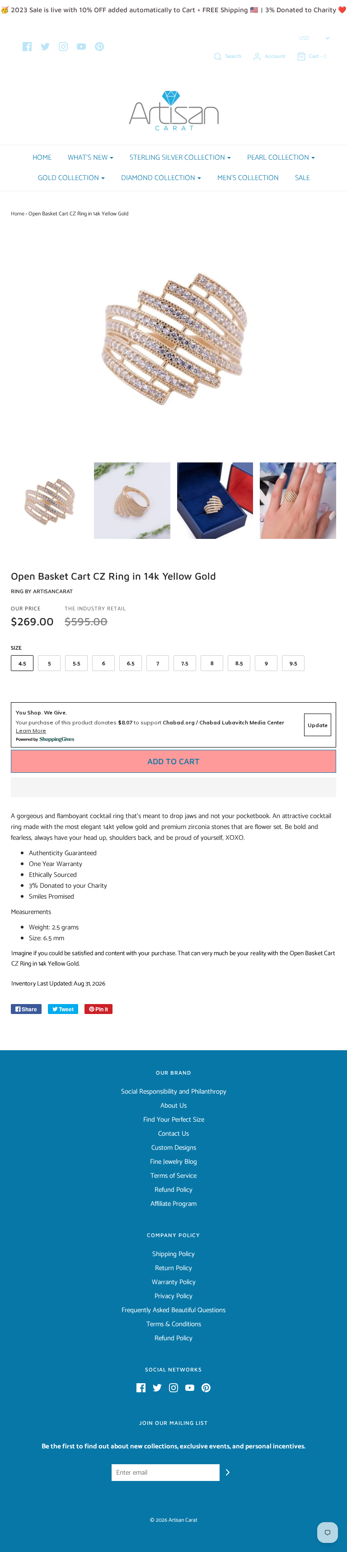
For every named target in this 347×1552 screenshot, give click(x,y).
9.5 (293, 663)
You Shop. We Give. (41, 712)
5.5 (76, 663)
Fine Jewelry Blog (173, 1162)
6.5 (131, 663)
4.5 (22, 663)
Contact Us (173, 1133)
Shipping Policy (173, 1254)
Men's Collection (248, 178)
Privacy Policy (173, 1296)
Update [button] (318, 725)
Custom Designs (173, 1148)
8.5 (239, 663)
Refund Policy (173, 1190)
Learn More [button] (31, 730)
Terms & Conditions (173, 1324)
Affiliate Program (173, 1204)
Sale (302, 178)
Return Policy (173, 1268)
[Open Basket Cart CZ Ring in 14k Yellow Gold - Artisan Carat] (49, 500)
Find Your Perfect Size (173, 1119)
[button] (173, 787)
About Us (173, 1105)
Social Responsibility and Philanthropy (173, 1091)
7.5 (184, 663)
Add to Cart (173, 761)
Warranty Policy (174, 1282)
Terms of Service (173, 1176)
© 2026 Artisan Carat (173, 1520)
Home (42, 158)
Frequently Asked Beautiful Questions (173, 1310)
